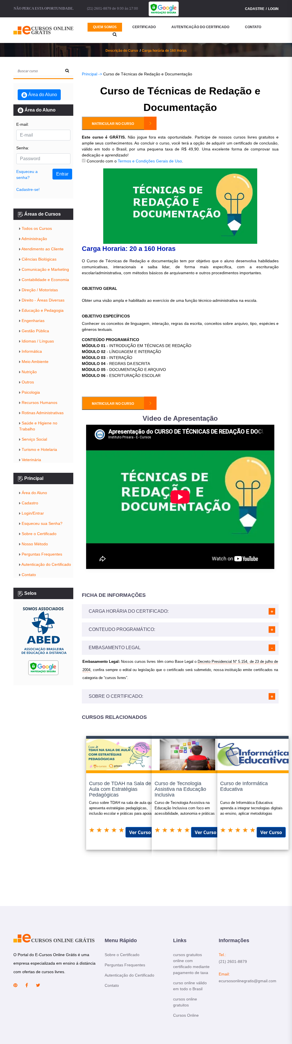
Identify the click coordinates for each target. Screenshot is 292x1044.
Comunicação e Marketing (45, 269)
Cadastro (29, 503)
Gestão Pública (35, 331)
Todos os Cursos (36, 228)
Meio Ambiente (34, 361)
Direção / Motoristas (39, 290)
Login (273, 9)
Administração (34, 238)
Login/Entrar (32, 513)
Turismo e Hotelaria (39, 449)
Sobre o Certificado (38, 533)
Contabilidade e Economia (45, 279)
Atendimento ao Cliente (42, 249)
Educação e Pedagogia (42, 310)
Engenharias (32, 320)
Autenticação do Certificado (200, 27)
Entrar (62, 174)
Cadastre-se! (28, 189)
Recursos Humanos (39, 402)
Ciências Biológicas (38, 259)
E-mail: (22, 124)
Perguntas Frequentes (41, 554)
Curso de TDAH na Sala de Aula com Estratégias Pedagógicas (120, 789)
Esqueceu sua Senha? (41, 523)
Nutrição (29, 372)
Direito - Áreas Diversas (42, 300)
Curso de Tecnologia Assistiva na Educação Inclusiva (180, 789)
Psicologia (30, 392)
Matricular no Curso (113, 124)
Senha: (22, 148)
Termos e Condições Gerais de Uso (150, 161)
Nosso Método (34, 544)
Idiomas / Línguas (37, 341)
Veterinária (31, 459)
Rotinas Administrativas (42, 412)
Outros (27, 382)
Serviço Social (34, 439)
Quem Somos (105, 27)
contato (253, 27)
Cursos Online (186, 1015)
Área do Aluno (42, 94)
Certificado (144, 27)
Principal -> (92, 74)
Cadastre (254, 9)
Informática (31, 351)
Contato (28, 574)
